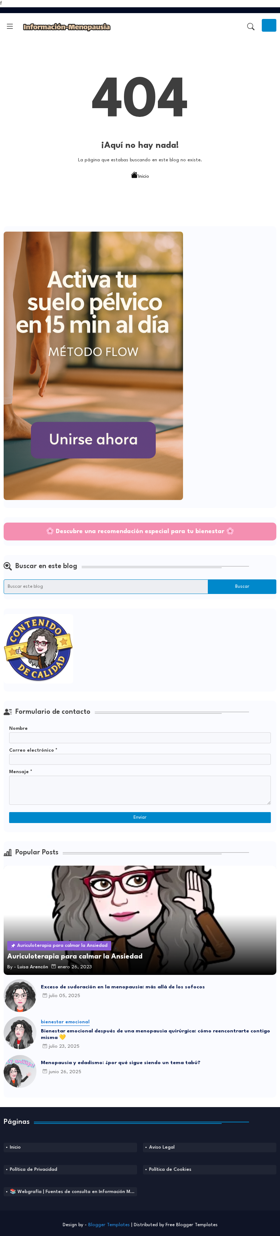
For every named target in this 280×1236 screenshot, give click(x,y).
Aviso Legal (162, 1147)
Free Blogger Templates (192, 1225)
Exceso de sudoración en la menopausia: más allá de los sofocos (123, 986)
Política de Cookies (170, 1169)
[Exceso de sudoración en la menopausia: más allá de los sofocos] (20, 995)
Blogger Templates (109, 1225)
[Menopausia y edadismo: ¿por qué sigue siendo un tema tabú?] (20, 1071)
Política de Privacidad (33, 1169)
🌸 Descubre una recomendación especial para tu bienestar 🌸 (140, 531)
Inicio (143, 176)
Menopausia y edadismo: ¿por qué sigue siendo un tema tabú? (121, 1062)
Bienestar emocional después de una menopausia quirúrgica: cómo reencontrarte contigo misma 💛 (155, 1034)
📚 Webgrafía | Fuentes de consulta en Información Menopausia (73, 1191)
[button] (251, 26)
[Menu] (10, 26)
